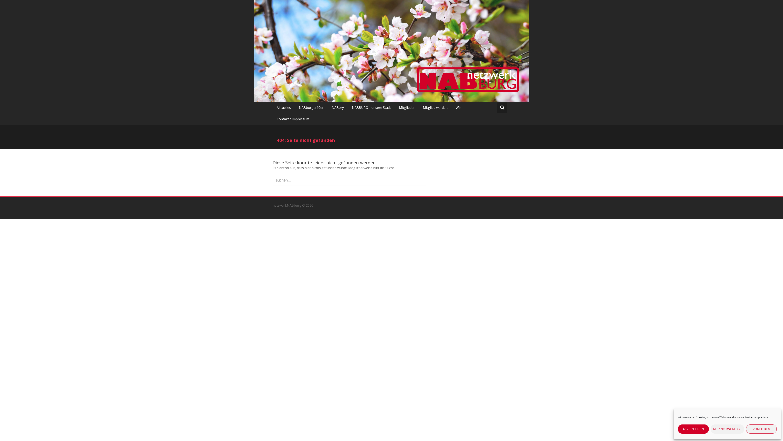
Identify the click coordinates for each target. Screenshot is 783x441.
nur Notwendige (727, 429)
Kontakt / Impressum (293, 119)
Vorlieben (761, 429)
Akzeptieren (693, 429)
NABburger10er (311, 107)
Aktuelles (284, 107)
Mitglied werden (435, 107)
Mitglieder (407, 107)
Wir (458, 107)
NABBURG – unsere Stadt (371, 107)
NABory (338, 107)
